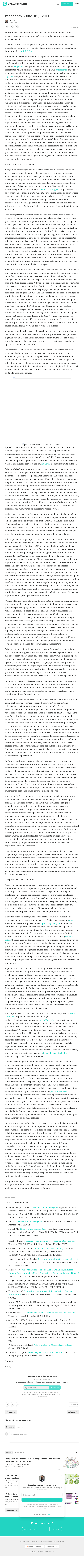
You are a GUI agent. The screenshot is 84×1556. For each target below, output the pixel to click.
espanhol (45, 463)
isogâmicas (19, 66)
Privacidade (42, 1541)
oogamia (9, 76)
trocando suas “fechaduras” (56, 1053)
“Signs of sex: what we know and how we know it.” (51, 1312)
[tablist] (14, 1427)
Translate (9, 12)
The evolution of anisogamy (44, 1207)
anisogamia (61, 69)
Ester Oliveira (18, 1466)
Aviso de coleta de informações (46, 1507)
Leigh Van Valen (47, 1020)
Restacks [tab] (20, 1427)
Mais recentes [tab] (19, 1453)
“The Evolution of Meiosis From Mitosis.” (53, 1345)
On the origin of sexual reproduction (44, 1352)
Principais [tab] (9, 1453)
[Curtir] (7, 27)
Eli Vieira (12, 20)
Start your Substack (35, 1546)
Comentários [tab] (10, 1427)
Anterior (12, 1412)
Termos (49, 1541)
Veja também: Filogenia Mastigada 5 (17, 1464)
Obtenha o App (52, 1546)
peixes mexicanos (59, 1091)
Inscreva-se (66, 4)
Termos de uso (53, 1505)
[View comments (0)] (12, 27)
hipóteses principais (50, 923)
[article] (42, 1463)
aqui (71, 920)
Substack (33, 1552)
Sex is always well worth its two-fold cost (58, 1259)
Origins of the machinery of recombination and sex (50, 1241)
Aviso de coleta (58, 1541)
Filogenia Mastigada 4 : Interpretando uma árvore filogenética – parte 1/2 (32, 1460)
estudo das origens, (50, 189)
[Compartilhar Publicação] (58, 4)
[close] (61, 1476)
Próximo (71, 1412)
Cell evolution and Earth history (48, 1248)
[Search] (53, 4)
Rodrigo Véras (18, 1485)
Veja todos (10, 1510)
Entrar (77, 4)
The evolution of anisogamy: (33, 1229)
